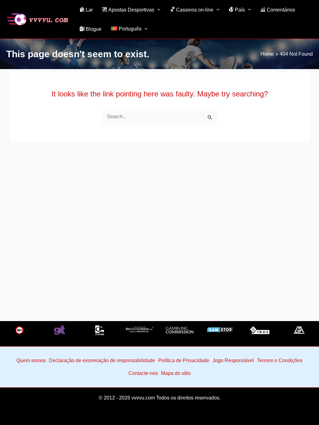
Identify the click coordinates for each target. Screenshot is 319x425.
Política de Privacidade (183, 360)
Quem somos (31, 360)
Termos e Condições (279, 360)
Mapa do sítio (176, 373)
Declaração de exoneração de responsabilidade (102, 360)
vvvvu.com (143, 397)
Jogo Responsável (233, 360)
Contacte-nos (143, 373)
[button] (157, 9)
